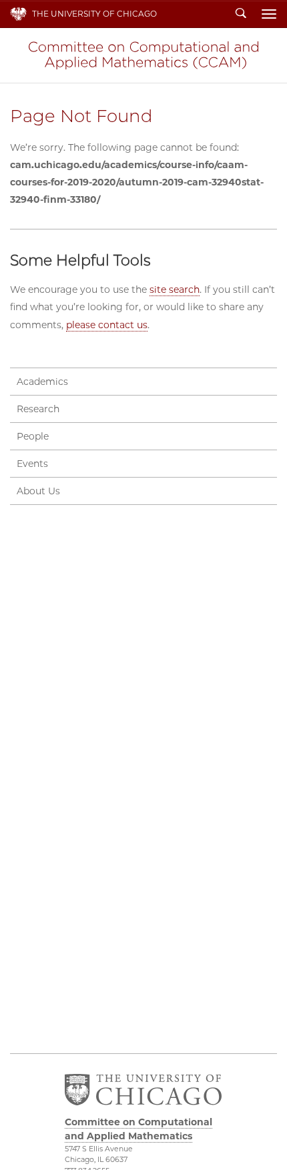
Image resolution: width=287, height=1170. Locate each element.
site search (175, 289)
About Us (38, 491)
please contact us (107, 325)
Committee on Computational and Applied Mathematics (143, 55)
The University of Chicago (94, 14)
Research (38, 409)
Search (241, 14)
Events (32, 464)
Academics (42, 382)
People (33, 436)
